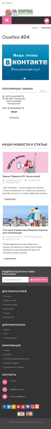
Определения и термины (14, 367)
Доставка (7, 354)
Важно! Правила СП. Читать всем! (21, 176)
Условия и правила (11, 363)
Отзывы (7, 313)
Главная (35, 28)
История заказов (10, 304)
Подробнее (10, 199)
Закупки (7, 329)
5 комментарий (34, 180)
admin (19, 180)
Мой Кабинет (9, 317)
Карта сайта (8, 309)
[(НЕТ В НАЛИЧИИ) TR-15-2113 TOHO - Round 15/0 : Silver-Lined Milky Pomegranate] (14, 100)
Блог (5, 334)
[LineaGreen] (18, 11)
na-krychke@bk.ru (17, 396)
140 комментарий (35, 237)
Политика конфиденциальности (16, 359)
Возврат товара (10, 300)
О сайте (7, 350)
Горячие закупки (10, 338)
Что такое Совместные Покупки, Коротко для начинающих (25, 231)
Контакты (7, 296)
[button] (7, 3)
